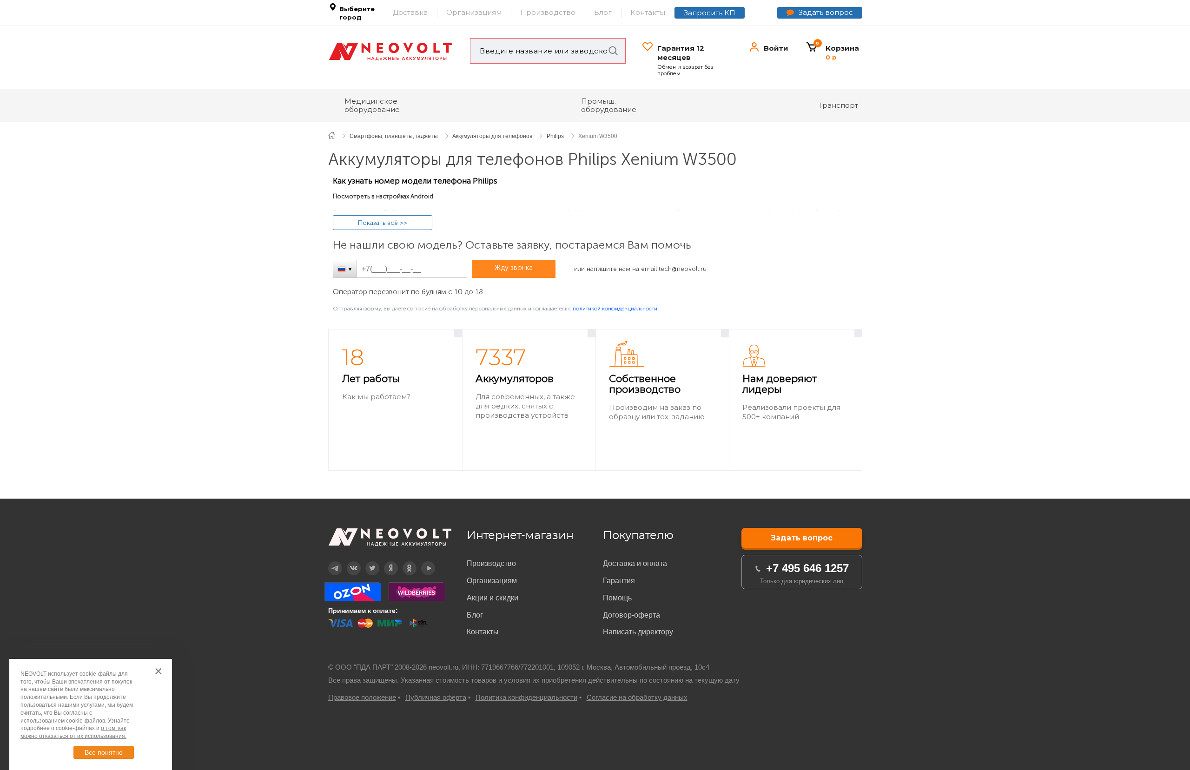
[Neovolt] (390, 51)
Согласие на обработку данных (637, 697)
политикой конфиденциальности (615, 308)
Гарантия (619, 581)
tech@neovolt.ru (683, 269)
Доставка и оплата (635, 563)
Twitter (366, 561)
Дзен (384, 561)
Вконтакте (348, 561)
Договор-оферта (631, 615)
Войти (776, 48)
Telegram (329, 561)
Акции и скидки (492, 598)
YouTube (422, 561)
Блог (603, 12)
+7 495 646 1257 (807, 568)
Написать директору (638, 632)
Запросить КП (709, 12)
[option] (395, 400)
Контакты (647, 12)
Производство (547, 12)
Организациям (474, 12)
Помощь (617, 598)
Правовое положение (362, 697)
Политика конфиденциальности (526, 697)
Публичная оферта (435, 697)
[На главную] (336, 135)
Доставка (410, 12)
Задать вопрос (826, 12)
